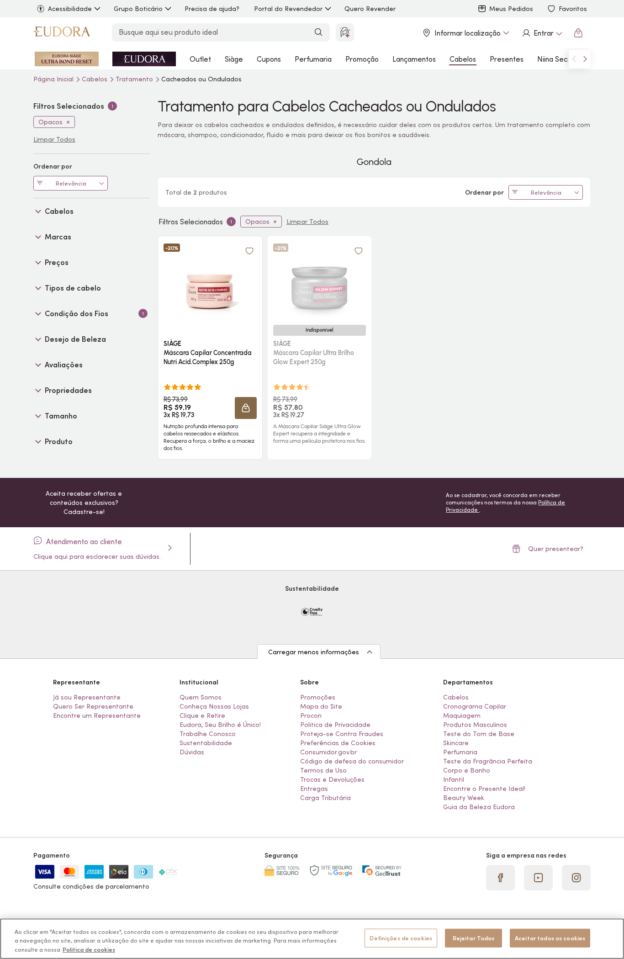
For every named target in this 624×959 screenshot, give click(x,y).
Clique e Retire (202, 715)
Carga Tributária (325, 798)
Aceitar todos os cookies (550, 938)
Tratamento (135, 79)
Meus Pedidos (511, 9)
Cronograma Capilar (474, 706)
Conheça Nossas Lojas (214, 706)
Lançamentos (414, 59)
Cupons (269, 59)
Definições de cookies (401, 938)
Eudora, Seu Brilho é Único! (220, 725)
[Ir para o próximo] (585, 59)
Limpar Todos (307, 221)
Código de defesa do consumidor (352, 761)
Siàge (234, 59)
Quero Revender (370, 9)
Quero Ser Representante (93, 706)
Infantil (453, 779)
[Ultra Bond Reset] (67, 59)
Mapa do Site (321, 706)
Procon (311, 715)
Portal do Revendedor (288, 9)
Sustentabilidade (206, 743)
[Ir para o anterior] (574, 59)
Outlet (200, 59)
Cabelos (462, 59)
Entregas (314, 788)
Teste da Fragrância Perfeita (487, 761)
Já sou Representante (87, 697)
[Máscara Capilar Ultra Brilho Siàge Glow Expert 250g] (319, 280)
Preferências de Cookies (337, 743)
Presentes (507, 59)
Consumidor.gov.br (328, 752)
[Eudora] (61, 32)
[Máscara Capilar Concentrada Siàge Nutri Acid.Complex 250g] (210, 280)
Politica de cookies (89, 950)
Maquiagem (462, 715)
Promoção (362, 59)
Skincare (456, 743)
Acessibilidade (70, 9)
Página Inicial (54, 79)
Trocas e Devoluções (332, 779)
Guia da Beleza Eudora (479, 807)
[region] (312, 938)
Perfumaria (313, 59)
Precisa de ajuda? (212, 9)
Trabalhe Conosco (208, 734)
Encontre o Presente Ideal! (484, 788)
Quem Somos (201, 697)
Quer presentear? (555, 549)
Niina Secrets (559, 59)
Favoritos (573, 9)
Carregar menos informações (313, 652)
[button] (249, 251)
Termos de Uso (323, 770)
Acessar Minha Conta (541, 33)
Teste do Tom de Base (478, 734)
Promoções (317, 697)
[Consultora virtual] (345, 32)
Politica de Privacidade (335, 725)
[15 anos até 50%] (144, 59)
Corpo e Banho (466, 770)
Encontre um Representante (97, 715)
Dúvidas (192, 752)
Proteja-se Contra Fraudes (341, 734)
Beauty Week (463, 798)
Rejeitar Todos (474, 938)
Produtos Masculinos (475, 725)
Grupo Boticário (138, 9)
